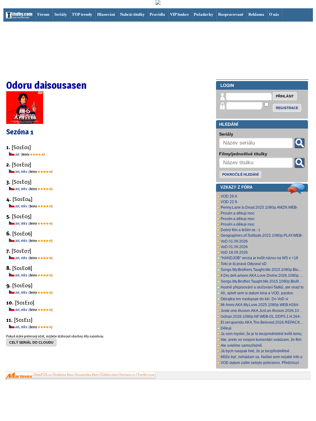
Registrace (287, 108)
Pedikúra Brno (63, 374)
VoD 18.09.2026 (234, 252)
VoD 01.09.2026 (234, 241)
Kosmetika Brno (87, 374)
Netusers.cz (127, 374)
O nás (274, 14)
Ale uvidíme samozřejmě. (242, 345)
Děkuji (226, 328)
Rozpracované (230, 14)
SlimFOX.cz (43, 374)
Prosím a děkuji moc (238, 213)
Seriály (60, 14)
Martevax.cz (19, 376)
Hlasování (106, 14)
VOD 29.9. (229, 196)
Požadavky (203, 14)
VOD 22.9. (229, 202)
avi (17, 154)
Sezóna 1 (20, 131)
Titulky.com (146, 374)
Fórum (43, 14)
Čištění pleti (109, 374)
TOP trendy (82, 14)
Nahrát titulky (132, 14)
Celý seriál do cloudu (31, 342)
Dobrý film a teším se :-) (240, 230)
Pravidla (157, 14)
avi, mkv (21, 171)
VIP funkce (179, 14)
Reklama (256, 14)
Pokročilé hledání (240, 174)
